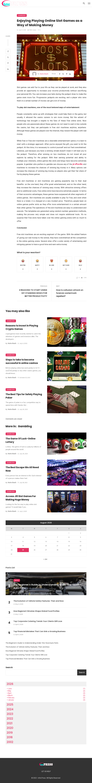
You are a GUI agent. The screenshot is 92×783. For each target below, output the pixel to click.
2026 (10, 684)
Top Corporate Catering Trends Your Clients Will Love (37, 621)
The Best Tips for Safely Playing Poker (24, 396)
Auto (17, 580)
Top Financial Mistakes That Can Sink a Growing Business (39, 631)
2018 (10, 737)
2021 (9, 723)
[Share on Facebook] (8, 51)
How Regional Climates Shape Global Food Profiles (36, 611)
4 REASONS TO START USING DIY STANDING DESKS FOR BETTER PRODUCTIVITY (33, 293)
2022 (10, 718)
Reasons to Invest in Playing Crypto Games (22, 327)
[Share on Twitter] (8, 57)
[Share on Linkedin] (8, 69)
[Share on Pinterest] (8, 63)
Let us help (46, 771)
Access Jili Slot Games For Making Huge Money (21, 498)
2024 (10, 709)
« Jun (45, 559)
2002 (10, 742)
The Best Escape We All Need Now (22, 469)
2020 (10, 728)
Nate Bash (44, 74)
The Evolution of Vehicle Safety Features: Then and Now (38, 601)
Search (9, 667)
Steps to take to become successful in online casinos (22, 361)
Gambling (21, 15)
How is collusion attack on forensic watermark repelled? (69, 293)
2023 (10, 714)
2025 (10, 704)
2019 (10, 733)
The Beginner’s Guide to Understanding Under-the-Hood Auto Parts (46, 586)
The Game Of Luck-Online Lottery (20, 440)
